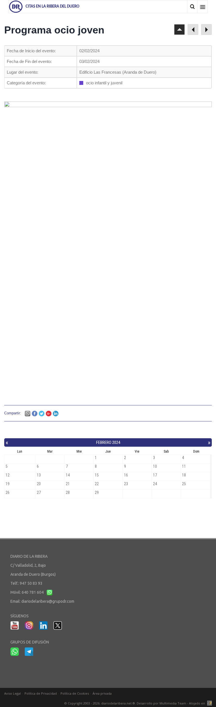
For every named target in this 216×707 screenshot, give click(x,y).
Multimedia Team (172, 703)
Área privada (102, 693)
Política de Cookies (74, 693)
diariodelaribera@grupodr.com (47, 601)
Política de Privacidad (40, 693)
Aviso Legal (12, 693)
